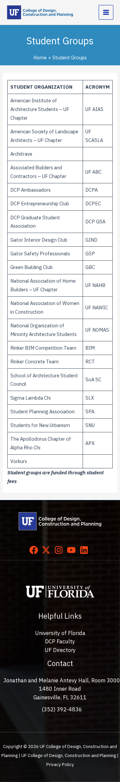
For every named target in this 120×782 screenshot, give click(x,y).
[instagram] (60, 550)
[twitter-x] (47, 550)
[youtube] (72, 550)
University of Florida (60, 633)
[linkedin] (85, 550)
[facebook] (35, 550)
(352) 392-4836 (62, 709)
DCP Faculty (60, 641)
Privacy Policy (60, 764)
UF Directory (60, 650)
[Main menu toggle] (106, 12)
